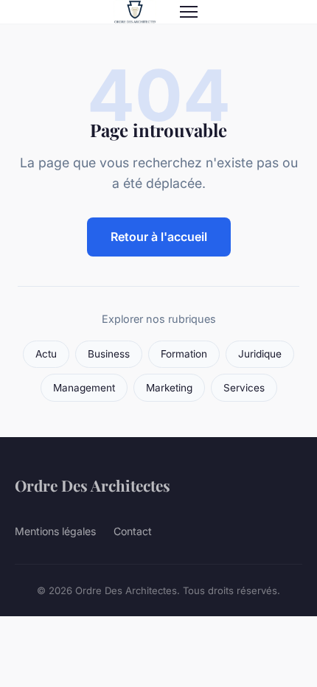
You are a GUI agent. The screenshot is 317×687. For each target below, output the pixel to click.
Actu (46, 354)
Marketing (169, 388)
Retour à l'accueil (159, 236)
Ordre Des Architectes (92, 485)
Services (244, 388)
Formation (184, 354)
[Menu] (188, 12)
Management (84, 388)
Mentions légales (55, 531)
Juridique (260, 354)
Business (109, 354)
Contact (133, 531)
